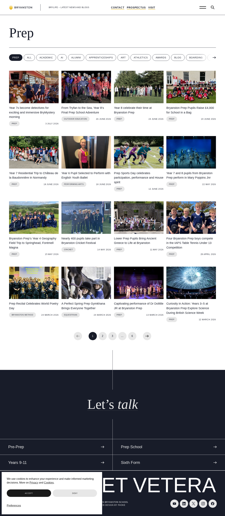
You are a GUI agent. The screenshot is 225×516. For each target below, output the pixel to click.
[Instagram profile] (203, 504)
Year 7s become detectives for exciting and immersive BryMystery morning (32, 112)
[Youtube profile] (174, 504)
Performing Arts (74, 184)
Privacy (33, 482)
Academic (46, 57)
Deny (75, 493)
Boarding (196, 57)
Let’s (112, 404)
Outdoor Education (75, 119)
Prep (15, 57)
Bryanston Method (22, 315)
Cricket (68, 249)
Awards (161, 57)
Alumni (76, 57)
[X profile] (193, 504)
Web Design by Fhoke (112, 505)
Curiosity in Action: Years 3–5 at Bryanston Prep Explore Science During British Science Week (187, 308)
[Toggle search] (212, 7)
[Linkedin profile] (184, 504)
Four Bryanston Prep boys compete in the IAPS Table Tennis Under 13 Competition (189, 243)
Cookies (49, 482)
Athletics (141, 57)
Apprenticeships (101, 57)
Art (123, 57)
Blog (177, 57)
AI (62, 57)
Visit (151, 7)
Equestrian (70, 315)
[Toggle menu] (202, 7)
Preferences (14, 505)
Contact (117, 7)
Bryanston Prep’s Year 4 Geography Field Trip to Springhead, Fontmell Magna (32, 243)
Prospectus (136, 7)
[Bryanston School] (20, 7)
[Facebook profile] (213, 504)
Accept (29, 493)
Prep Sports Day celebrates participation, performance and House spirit (138, 178)
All (29, 57)
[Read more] (34, 87)
